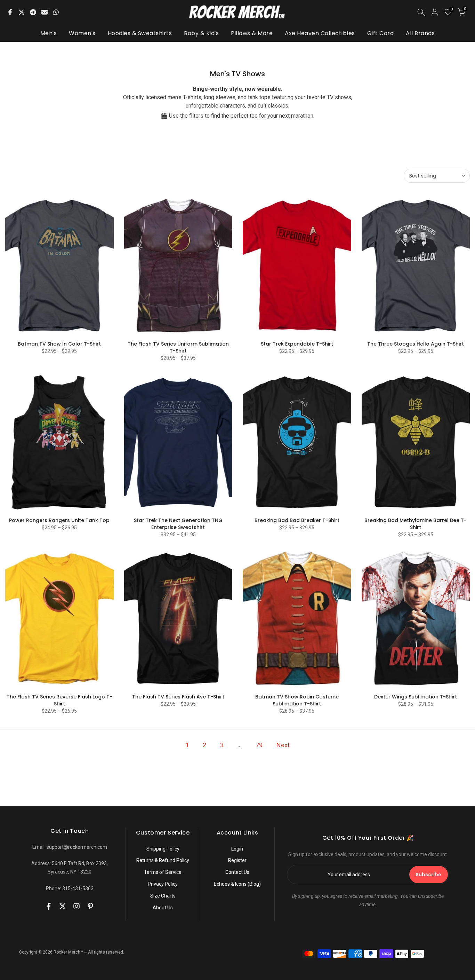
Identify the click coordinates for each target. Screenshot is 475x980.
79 (259, 745)
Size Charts (163, 896)
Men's (48, 33)
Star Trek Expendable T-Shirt (297, 343)
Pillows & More (252, 33)
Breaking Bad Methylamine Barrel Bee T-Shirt (415, 524)
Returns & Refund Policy (162, 860)
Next (283, 745)
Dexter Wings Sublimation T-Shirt (415, 696)
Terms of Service (163, 872)
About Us (163, 907)
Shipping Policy (162, 849)
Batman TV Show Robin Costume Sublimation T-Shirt (297, 700)
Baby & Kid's (201, 33)
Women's (82, 33)
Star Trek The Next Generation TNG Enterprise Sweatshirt (178, 524)
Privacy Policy (163, 884)
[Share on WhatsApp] (56, 12)
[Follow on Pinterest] (90, 906)
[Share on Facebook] (10, 12)
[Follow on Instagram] (76, 906)
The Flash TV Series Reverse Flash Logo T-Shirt (59, 700)
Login (237, 849)
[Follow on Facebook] (48, 906)
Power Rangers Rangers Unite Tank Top (59, 520)
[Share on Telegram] (33, 12)
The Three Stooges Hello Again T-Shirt (415, 343)
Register (237, 860)
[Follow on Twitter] (62, 906)
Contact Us (237, 872)
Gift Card (380, 33)
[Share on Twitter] (21, 12)
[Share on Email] (44, 12)
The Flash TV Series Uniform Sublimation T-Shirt (178, 347)
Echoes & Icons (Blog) (237, 884)
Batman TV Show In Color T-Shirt (59, 343)
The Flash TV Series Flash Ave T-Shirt (178, 696)
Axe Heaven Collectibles (320, 33)
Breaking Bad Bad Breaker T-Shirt (297, 520)
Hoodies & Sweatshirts (140, 33)
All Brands (420, 33)
